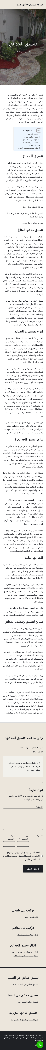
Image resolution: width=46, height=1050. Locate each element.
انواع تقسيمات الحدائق (30, 140)
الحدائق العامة (34, 145)
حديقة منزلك (21, 702)
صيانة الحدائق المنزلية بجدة (31, 748)
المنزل (11, 463)
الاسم (40, 836)
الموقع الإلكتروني (11, 837)
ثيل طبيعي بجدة (31, 917)
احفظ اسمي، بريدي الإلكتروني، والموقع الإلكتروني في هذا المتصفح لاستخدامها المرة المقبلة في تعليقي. (21, 855)
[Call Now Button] (39, 1044)
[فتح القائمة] (4, 4)
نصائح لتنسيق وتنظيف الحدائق (28, 148)
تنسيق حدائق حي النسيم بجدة (25, 984)
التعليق (39, 807)
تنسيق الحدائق (33, 134)
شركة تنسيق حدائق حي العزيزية (24, 1019)
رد (42, 782)
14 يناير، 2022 (38, 752)
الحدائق (23, 646)
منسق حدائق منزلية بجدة (32, 223)
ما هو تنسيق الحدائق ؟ (31, 142)
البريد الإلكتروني (24, 837)
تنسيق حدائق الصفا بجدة (28, 1002)
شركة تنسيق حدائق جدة (30, 4)
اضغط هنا (37, 1040)
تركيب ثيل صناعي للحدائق (27, 935)
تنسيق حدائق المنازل (31, 137)
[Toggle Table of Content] (37, 130)
